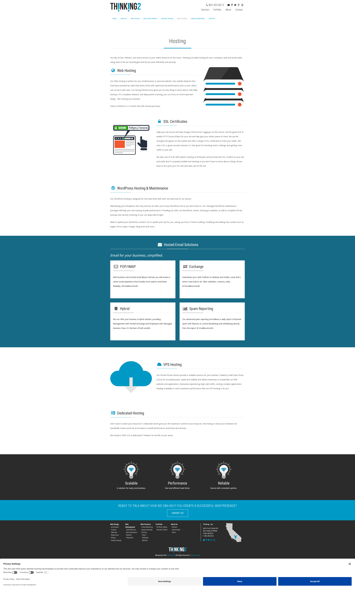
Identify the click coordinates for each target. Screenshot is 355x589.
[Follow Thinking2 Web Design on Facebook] (232, 5)
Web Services (146, 524)
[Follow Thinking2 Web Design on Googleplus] (239, 5)
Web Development (150, 19)
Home (114, 19)
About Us (174, 524)
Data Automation (131, 532)
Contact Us (177, 513)
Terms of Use (195, 555)
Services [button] (205, 9)
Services (123, 19)
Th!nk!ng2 (171, 555)
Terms (174, 532)
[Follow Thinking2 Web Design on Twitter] (236, 5)
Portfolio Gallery (161, 527)
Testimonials (176, 530)
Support (212, 19)
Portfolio (159, 524)
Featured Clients (162, 530)
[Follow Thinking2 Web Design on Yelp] (243, 5)
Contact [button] (239, 9)
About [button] (228, 9)
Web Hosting (182, 19)
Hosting (144, 532)
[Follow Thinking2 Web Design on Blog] (229, 5)
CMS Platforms (131, 530)
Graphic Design (167, 19)
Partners (174, 527)
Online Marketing (198, 19)
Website (144, 540)
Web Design (135, 19)
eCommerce (115, 527)
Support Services (146, 530)
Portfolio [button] (217, 9)
